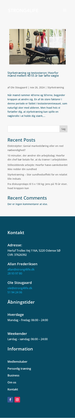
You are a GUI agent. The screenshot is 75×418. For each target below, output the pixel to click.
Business (13, 375)
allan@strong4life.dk (21, 269)
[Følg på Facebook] (10, 399)
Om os (12, 382)
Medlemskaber (17, 362)
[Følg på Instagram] (17, 399)
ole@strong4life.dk (20, 288)
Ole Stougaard (18, 87)
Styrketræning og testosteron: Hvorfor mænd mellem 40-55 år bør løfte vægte (33, 74)
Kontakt (13, 389)
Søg (63, 129)
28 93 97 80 (15, 273)
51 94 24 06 (15, 292)
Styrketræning (55, 87)
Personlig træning (19, 369)
